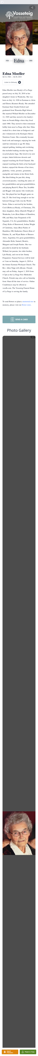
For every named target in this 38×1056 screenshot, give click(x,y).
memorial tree (28, 301)
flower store (26, 304)
